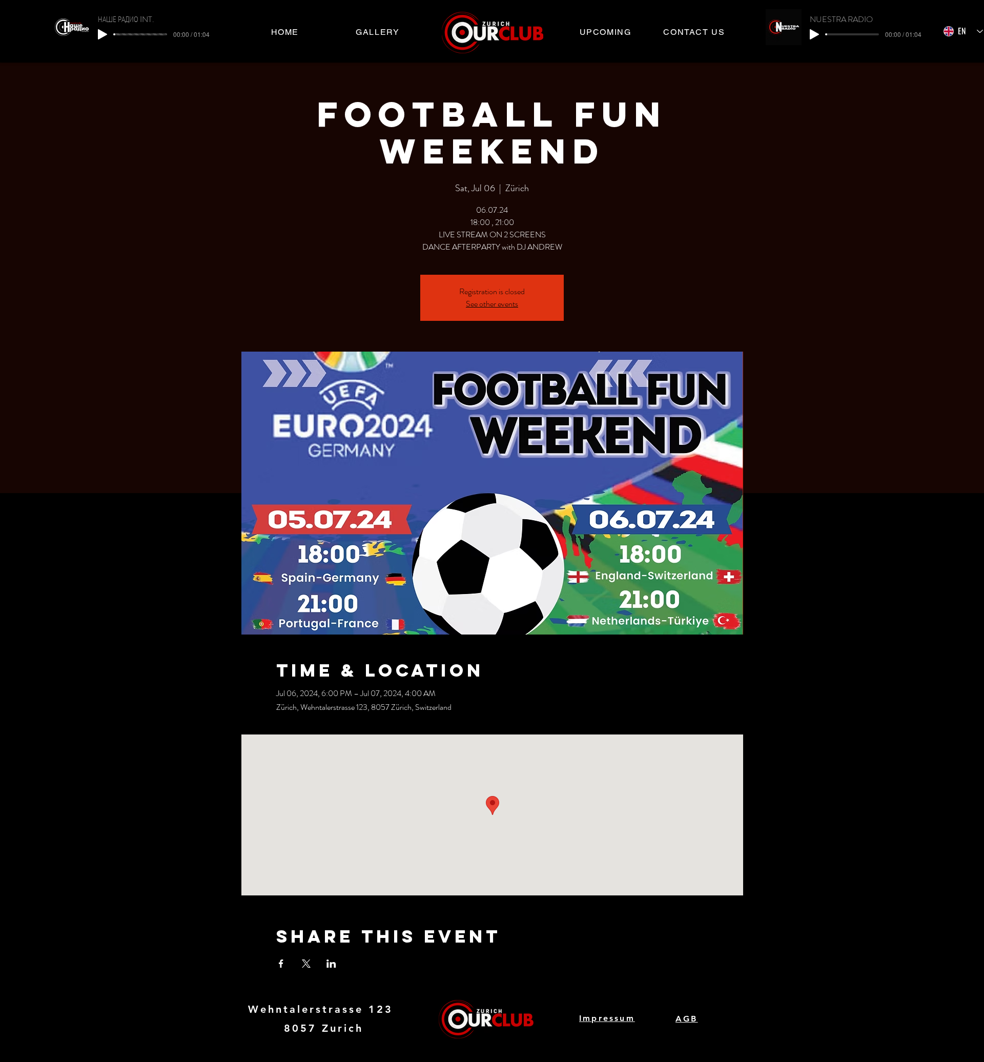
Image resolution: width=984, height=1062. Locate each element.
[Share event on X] (306, 963)
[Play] (102, 34)
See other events (492, 304)
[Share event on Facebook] (281, 963)
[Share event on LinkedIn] (331, 963)
